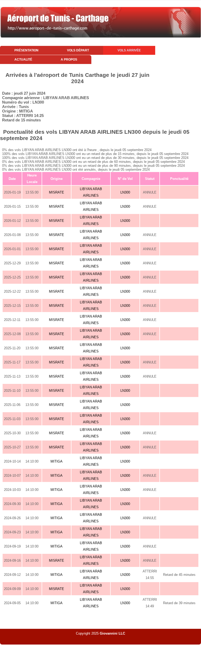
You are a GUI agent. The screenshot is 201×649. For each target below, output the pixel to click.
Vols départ (78, 50)
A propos (69, 59)
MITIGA (57, 461)
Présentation (26, 50)
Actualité (23, 59)
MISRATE (56, 192)
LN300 (125, 192)
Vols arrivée (129, 50)
